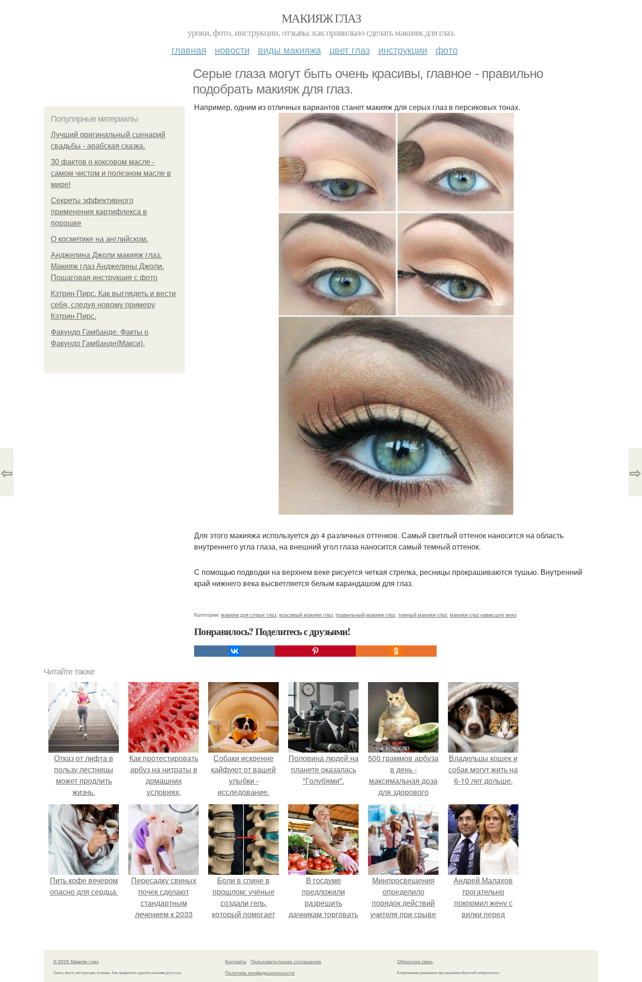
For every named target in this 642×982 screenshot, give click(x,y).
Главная (189, 49)
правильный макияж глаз (365, 614)
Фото (447, 49)
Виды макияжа (289, 49)
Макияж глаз (321, 18)
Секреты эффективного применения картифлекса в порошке (99, 211)
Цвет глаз (349, 49)
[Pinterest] (315, 651)
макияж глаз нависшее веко (483, 614)
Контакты (235, 961)
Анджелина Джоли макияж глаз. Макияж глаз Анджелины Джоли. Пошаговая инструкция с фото (107, 266)
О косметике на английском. (99, 239)
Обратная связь (415, 961)
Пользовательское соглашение (286, 961)
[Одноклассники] (396, 651)
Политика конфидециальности (260, 972)
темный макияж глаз (422, 614)
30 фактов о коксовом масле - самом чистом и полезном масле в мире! (111, 173)
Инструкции (402, 49)
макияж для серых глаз (248, 614)
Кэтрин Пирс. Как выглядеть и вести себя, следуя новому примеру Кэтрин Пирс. (113, 305)
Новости (232, 49)
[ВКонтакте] (234, 651)
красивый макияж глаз (306, 614)
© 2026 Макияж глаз (76, 961)
